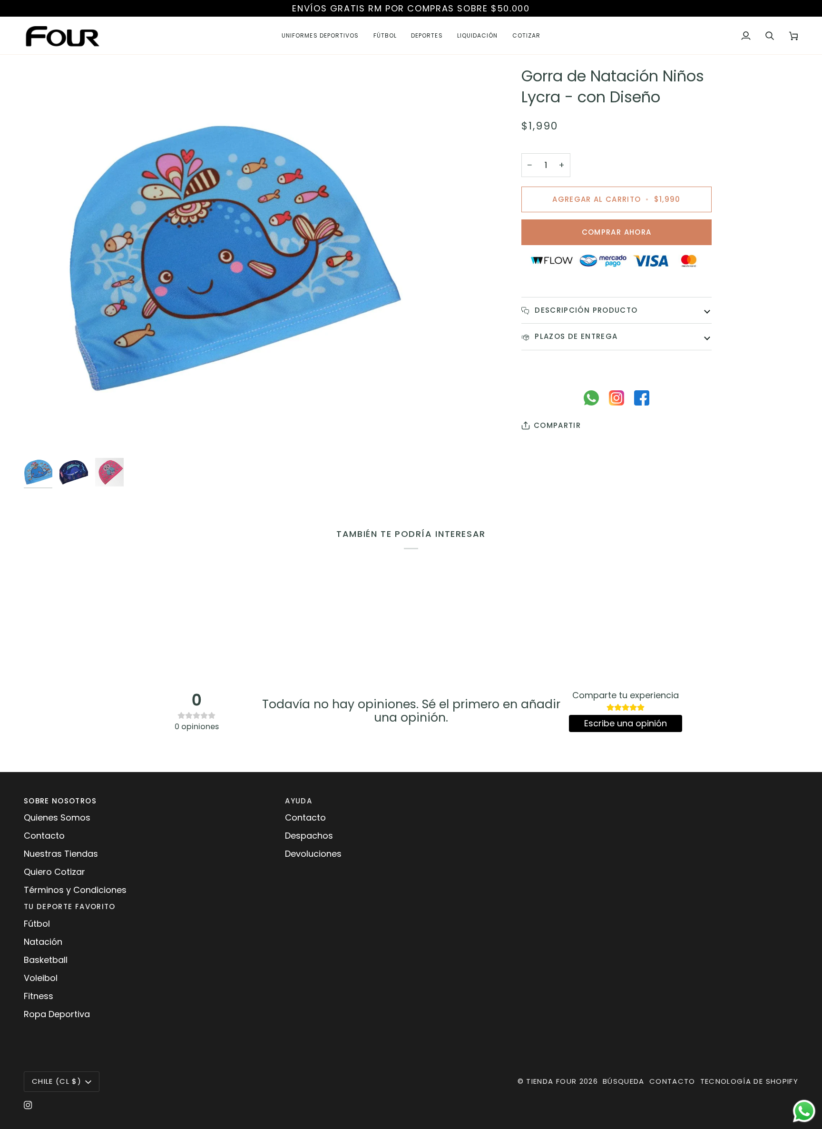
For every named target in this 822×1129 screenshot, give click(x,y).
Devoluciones (313, 854)
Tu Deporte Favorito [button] (70, 906)
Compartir (557, 425)
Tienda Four (551, 1081)
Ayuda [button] (298, 801)
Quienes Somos (57, 817)
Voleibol (41, 978)
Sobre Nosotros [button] (60, 801)
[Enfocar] (217, 259)
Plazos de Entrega (574, 337)
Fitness (38, 996)
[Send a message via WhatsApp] (804, 1111)
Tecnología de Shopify (749, 1081)
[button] (320, 35)
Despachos (309, 836)
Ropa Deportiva (57, 1014)
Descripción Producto (584, 310)
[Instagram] (28, 1105)
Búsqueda (624, 1081)
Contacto (44, 836)
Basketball (46, 960)
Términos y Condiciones (75, 890)
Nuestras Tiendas (61, 854)
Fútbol (37, 924)
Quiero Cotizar (54, 872)
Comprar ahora (617, 232)
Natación (43, 942)
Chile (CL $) (56, 1081)
